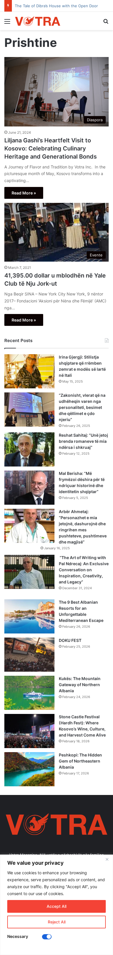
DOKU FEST (70, 640)
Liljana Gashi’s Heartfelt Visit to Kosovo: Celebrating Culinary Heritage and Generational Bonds (50, 148)
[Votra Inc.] (37, 21)
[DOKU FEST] (29, 655)
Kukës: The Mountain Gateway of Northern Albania (80, 684)
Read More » (24, 192)
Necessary (17, 936)
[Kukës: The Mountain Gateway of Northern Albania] (29, 693)
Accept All (56, 906)
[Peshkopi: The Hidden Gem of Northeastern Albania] (29, 769)
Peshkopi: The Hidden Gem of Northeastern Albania (80, 760)
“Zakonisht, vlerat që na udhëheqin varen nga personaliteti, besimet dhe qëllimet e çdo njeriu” (82, 407)
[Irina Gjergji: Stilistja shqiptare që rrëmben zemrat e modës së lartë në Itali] (29, 371)
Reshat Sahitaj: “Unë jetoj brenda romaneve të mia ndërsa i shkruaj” (83, 441)
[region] (56, 905)
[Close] (106, 859)
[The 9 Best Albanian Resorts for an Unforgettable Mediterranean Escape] (29, 616)
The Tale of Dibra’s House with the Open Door (56, 5)
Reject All (56, 921)
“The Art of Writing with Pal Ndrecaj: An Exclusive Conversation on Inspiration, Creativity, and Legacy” (84, 569)
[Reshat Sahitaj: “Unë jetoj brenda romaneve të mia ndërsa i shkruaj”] (29, 449)
